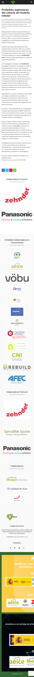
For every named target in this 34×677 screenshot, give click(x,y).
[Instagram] (14, 547)
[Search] (31, 2)
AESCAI (7, 6)
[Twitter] (7, 170)
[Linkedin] (19, 548)
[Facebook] (3, 170)
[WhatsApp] (14, 170)
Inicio (3, 6)
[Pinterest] (11, 170)
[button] (2, 2)
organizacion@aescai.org (20, 537)
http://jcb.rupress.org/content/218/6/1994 (14, 160)
